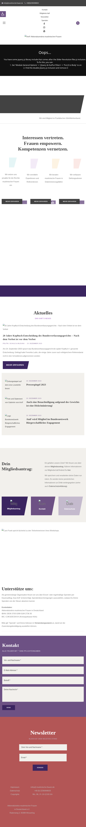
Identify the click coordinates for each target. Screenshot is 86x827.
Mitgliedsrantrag (57, 467)
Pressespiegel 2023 (36, 384)
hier (69, 470)
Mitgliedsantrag (13, 508)
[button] (3, 14)
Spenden (44, 20)
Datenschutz (69, 509)
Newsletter (45, 17)
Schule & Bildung (17, 343)
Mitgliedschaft (45, 13)
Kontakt (44, 10)
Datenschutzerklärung (58, 486)
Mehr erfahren (12, 201)
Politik (6, 343)
